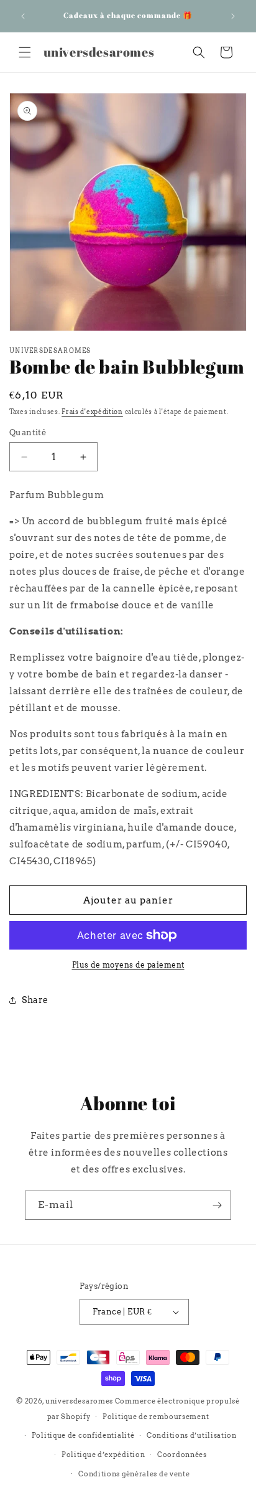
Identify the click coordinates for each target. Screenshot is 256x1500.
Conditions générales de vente (134, 1473)
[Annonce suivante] (233, 16)
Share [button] (35, 1000)
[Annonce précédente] (23, 16)
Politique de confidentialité (83, 1435)
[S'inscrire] (217, 1205)
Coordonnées (182, 1454)
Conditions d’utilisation (192, 1435)
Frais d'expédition (92, 411)
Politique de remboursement (156, 1416)
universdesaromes (79, 1401)
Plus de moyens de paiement (128, 964)
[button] (25, 52)
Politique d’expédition (103, 1454)
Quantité (27, 432)
